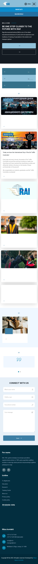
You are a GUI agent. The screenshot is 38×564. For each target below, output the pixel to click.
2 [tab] (20, 371)
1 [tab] (18, 371)
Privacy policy (6, 497)
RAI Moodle (19, 14)
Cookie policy (6, 500)
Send (17, 438)
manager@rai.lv (11, 543)
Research (5, 487)
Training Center (6, 490)
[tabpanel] (19, 362)
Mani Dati (19, 9)
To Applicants (6, 481)
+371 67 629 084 (12, 537)
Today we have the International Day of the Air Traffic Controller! (19, 154)
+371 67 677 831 (12, 534)
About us (4, 493)
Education (5, 484)
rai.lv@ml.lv (10, 540)
